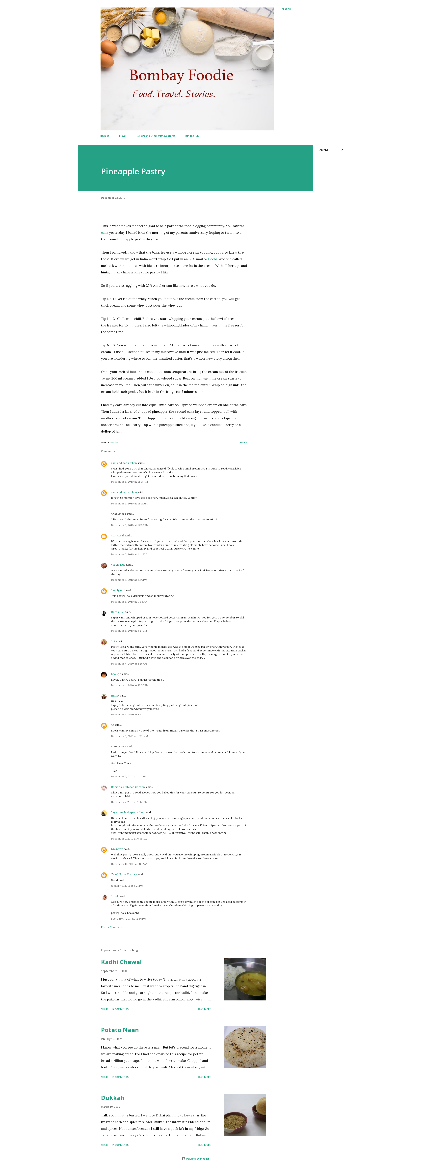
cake (104, 232)
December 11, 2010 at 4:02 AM (129, 864)
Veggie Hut (118, 564)
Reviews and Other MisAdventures (155, 135)
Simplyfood (118, 590)
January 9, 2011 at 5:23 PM (127, 885)
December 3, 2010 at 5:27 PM (129, 630)
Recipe (114, 442)
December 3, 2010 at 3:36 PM (129, 579)
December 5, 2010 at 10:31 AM (129, 736)
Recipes (104, 135)
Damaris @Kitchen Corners (128, 786)
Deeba (213, 259)
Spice (114, 641)
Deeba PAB (117, 611)
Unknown (117, 848)
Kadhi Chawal (121, 962)
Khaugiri (116, 673)
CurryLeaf (117, 535)
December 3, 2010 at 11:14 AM (129, 481)
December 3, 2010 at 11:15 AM (129, 503)
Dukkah (113, 1098)
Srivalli (115, 896)
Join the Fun (192, 135)
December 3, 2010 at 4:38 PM (129, 601)
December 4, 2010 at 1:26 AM (129, 663)
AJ (112, 724)
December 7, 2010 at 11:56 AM (129, 802)
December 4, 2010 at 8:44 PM (129, 714)
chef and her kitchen (124, 463)
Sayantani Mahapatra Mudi (128, 812)
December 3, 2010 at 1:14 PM (129, 554)
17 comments (120, 1009)
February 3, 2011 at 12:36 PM (128, 918)
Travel (122, 135)
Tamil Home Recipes (124, 874)
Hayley (115, 695)
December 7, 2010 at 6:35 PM (129, 838)
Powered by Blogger (197, 1158)
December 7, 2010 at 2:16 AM (129, 776)
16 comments (120, 1077)
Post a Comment (111, 927)
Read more (204, 1009)
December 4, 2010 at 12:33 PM (130, 685)
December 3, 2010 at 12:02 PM (130, 525)
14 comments (120, 1144)
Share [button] (243, 442)
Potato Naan (120, 1030)
